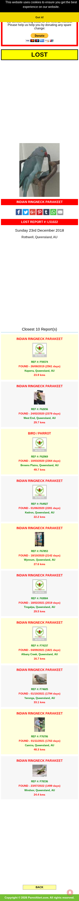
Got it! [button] (39, 17)
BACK (39, 887)
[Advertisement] (39, 100)
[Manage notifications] (70, 892)
